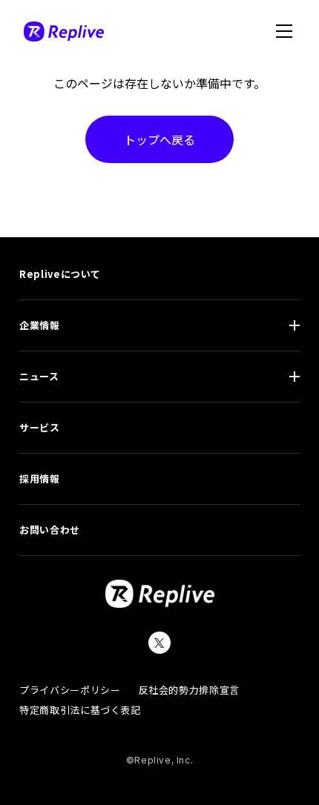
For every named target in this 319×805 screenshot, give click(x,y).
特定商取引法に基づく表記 (80, 710)
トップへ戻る (159, 139)
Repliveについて (60, 274)
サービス (39, 427)
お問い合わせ (49, 530)
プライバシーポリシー (70, 690)
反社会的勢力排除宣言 (189, 690)
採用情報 (39, 478)
